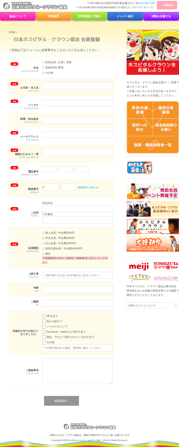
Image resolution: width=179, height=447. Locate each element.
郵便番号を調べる (88, 187)
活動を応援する (161, 16)
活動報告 (53, 16)
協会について (17, 16)
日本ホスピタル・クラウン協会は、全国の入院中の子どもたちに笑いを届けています (89, 435)
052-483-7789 (147, 3)
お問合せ (168, 4)
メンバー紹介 (125, 16)
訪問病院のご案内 (89, 16)
